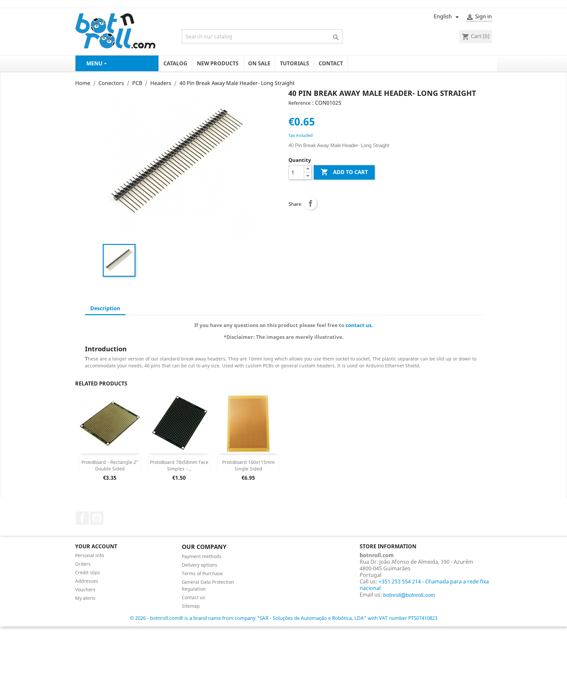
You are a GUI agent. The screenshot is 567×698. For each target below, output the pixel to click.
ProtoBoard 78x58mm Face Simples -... (179, 465)
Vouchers (85, 589)
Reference (299, 103)
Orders (83, 564)
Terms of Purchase (202, 573)
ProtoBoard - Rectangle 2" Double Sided (109, 465)
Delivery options (199, 565)
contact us (358, 325)
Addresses (86, 581)
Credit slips (87, 572)
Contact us (193, 597)
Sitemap (191, 606)
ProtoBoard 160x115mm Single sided (248, 465)
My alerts (85, 598)
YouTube (96, 518)
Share (310, 203)
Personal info (89, 555)
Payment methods (201, 556)
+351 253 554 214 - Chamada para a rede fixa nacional (424, 585)
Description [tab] (105, 308)
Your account (96, 546)
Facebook (82, 518)
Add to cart (344, 172)
